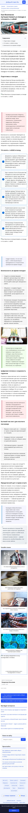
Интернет (7, 785)
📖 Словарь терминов (9, 795)
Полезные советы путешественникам (10, 8)
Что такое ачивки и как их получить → (13, 701)
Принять (14, 810)
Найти (23, 739)
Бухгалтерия (14, 790)
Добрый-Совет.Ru (12, 2)
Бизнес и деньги (14, 780)
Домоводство (7, 788)
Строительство (13, 782)
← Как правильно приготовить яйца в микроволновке (13, 696)
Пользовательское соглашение (10, 802)
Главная (3, 6)
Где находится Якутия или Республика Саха (13, 759)
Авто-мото (5, 780)
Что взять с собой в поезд (10, 43)
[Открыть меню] (24, 2)
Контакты (19, 800)
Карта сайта (22, 802)
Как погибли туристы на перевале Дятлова (12, 728)
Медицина (5, 782)
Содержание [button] (14, 38)
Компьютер (14, 785)
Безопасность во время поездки (12, 45)
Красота (21, 785)
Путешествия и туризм (12, 6)
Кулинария (22, 780)
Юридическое (21, 788)
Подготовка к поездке (9, 41)
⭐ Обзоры (22, 795)
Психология (22, 782)
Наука (14, 788)
